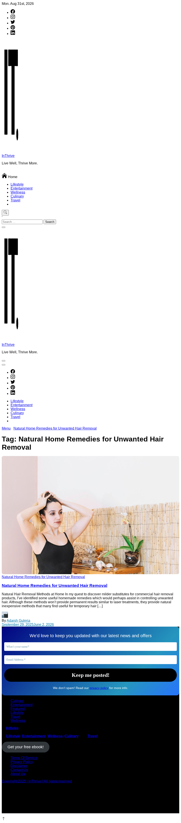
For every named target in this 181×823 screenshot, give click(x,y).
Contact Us (19, 770)
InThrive (8, 156)
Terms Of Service (24, 758)
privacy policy (99, 688)
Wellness (18, 192)
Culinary (17, 196)
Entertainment (21, 188)
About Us (18, 774)
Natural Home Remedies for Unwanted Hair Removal (54, 585)
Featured (18, 709)
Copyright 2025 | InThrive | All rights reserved (37, 781)
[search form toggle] (5, 213)
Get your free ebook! (26, 747)
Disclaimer (19, 766)
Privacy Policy (22, 762)
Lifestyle (17, 184)
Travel (15, 200)
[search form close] (3, 227)
